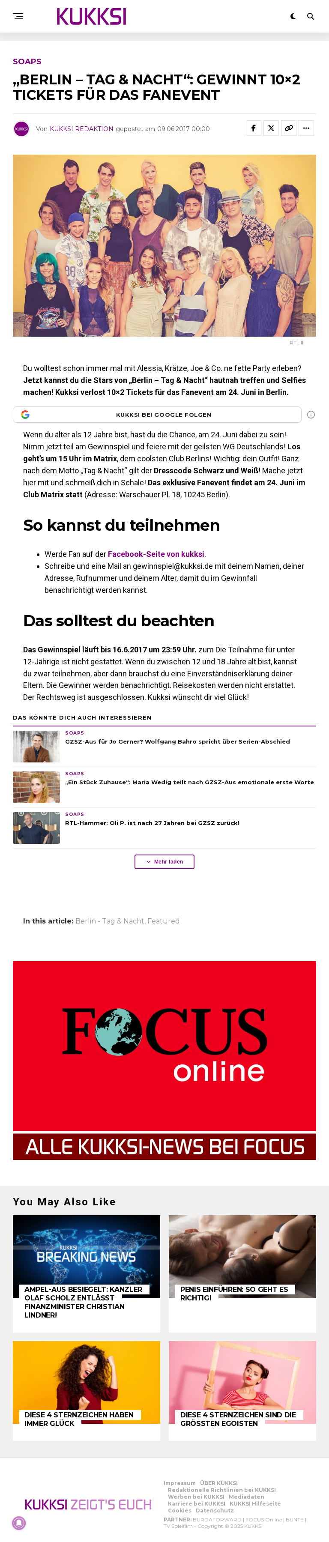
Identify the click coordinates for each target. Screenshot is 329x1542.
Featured (163, 921)
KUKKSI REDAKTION (82, 129)
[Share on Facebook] (253, 128)
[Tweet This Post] (271, 128)
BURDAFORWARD (217, 1519)
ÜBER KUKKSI (219, 1483)
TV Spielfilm (178, 1526)
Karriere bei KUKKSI (196, 1503)
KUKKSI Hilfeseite (255, 1503)
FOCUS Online (263, 1519)
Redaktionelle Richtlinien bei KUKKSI (222, 1490)
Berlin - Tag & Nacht (109, 921)
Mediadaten (246, 1497)
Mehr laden (168, 862)
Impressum (180, 1483)
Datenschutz (215, 1510)
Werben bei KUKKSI (196, 1497)
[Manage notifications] (19, 1523)
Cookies (179, 1510)
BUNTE (295, 1519)
